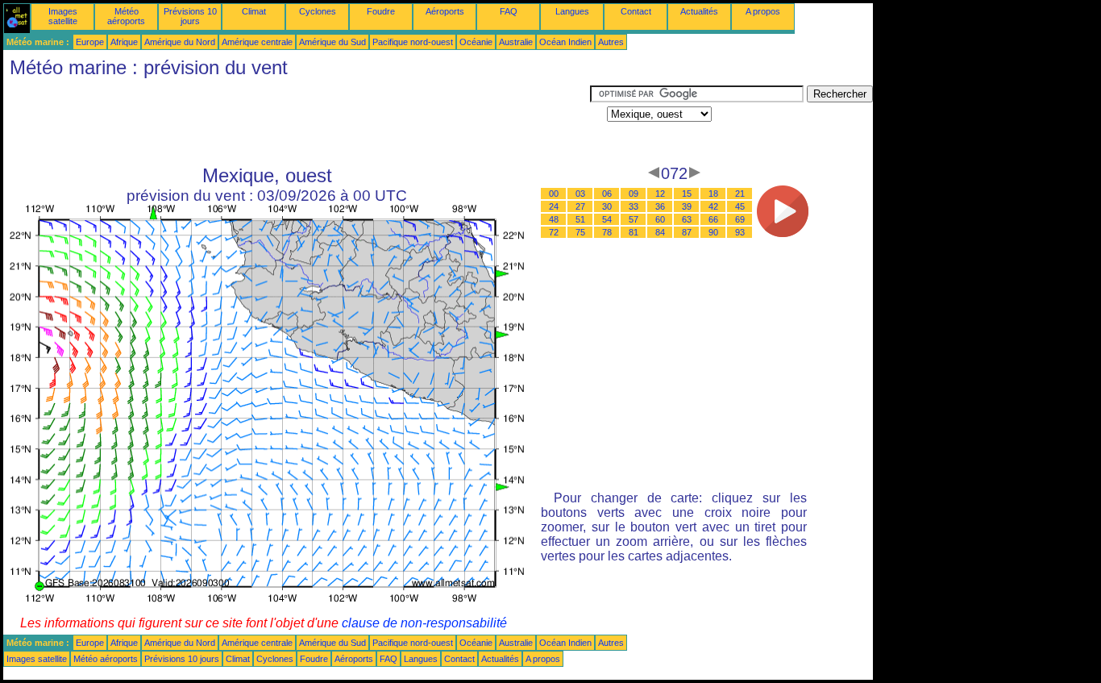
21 (740, 193)
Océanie (475, 42)
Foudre (381, 11)
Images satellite (62, 16)
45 (740, 206)
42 (713, 206)
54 (607, 219)
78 (607, 232)
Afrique (124, 42)
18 (713, 193)
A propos (763, 11)
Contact (636, 11)
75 (580, 232)
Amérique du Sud (332, 42)
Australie (516, 42)
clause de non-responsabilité (424, 623)
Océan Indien (565, 42)
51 (580, 219)
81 (633, 232)
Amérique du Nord (179, 42)
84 (660, 232)
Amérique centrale (257, 42)
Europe (90, 42)
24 (554, 206)
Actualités (699, 11)
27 (580, 206)
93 (740, 232)
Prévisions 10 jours (190, 16)
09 (633, 193)
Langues (572, 11)
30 (607, 206)
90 (713, 232)
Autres (611, 42)
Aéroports (445, 11)
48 (554, 219)
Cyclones (317, 11)
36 (660, 206)
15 (687, 193)
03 (580, 193)
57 (633, 219)
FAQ (508, 11)
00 (554, 193)
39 (687, 206)
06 (607, 193)
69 (740, 219)
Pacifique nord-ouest (412, 42)
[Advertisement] (296, 121)
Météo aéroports (126, 16)
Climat (254, 11)
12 (660, 193)
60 (660, 219)
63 (687, 219)
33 (633, 206)
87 (687, 232)
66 (713, 219)
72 (554, 232)
